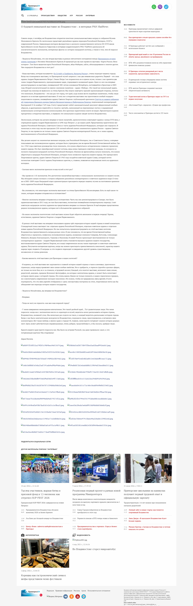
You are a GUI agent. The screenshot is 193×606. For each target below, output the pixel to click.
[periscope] (83, 596)
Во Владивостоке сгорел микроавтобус (94, 549)
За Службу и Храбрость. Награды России (70, 73)
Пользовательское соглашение (99, 591)
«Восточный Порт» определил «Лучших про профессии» (150, 105)
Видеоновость (83, 535)
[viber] (160, 7)
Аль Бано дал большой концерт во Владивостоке (44, 518)
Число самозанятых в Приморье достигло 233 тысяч (148, 113)
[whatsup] (154, 7)
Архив (83, 591)
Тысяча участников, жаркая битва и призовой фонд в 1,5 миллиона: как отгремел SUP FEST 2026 (40, 494)
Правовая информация (63, 591)
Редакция (50, 591)
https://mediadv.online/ (130, 602)
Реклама (77, 591)
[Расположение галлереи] (117, 23)
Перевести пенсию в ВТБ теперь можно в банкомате (97, 518)
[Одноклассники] (71, 596)
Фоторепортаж (32, 535)
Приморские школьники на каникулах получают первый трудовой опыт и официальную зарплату (144, 494)
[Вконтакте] (65, 596)
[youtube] (77, 596)
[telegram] (166, 7)
